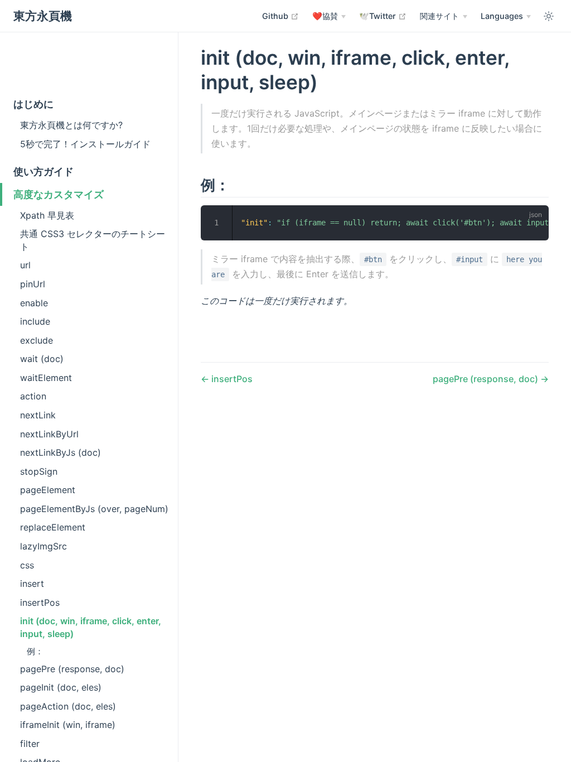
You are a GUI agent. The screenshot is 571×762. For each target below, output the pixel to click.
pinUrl (32, 284)
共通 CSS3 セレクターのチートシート (92, 240)
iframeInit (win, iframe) (67, 724)
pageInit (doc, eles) (60, 687)
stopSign (38, 471)
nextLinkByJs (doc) (60, 452)
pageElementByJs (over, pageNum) (94, 508)
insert (32, 583)
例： (35, 651)
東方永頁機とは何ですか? (71, 125)
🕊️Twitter (383, 16)
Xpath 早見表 (47, 215)
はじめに (33, 104)
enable (34, 302)
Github (280, 16)
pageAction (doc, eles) (68, 706)
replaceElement (52, 527)
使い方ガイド (43, 171)
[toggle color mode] (549, 16)
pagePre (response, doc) (72, 668)
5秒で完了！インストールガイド (85, 143)
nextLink (38, 415)
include (35, 321)
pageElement (47, 489)
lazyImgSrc (43, 546)
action (33, 396)
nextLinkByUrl (49, 434)
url (25, 265)
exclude (36, 340)
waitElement (46, 377)
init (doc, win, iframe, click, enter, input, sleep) (90, 627)
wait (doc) (42, 358)
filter (30, 743)
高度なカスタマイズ (58, 194)
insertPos (40, 602)
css (27, 565)
